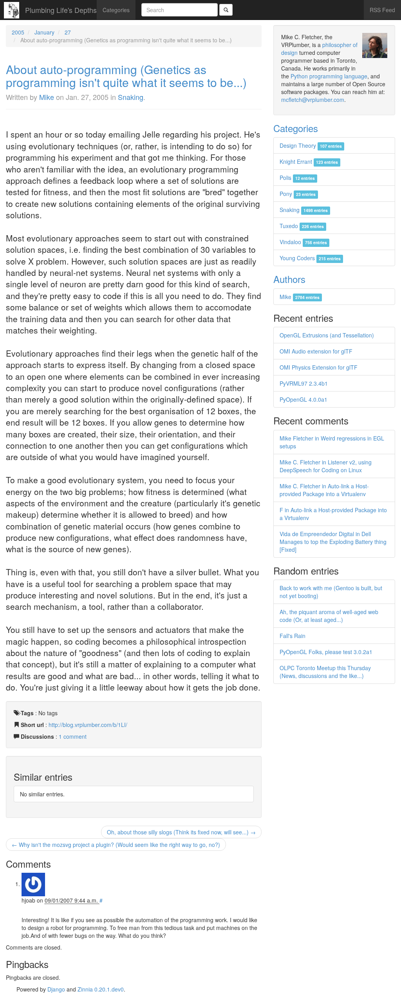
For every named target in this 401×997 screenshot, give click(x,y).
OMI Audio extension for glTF (316, 351)
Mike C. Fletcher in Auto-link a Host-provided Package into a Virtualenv (324, 490)
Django (56, 989)
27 (68, 32)
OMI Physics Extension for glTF (319, 367)
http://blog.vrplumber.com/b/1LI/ (88, 725)
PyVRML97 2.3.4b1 (304, 383)
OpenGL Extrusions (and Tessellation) (327, 335)
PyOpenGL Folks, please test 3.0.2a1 (326, 652)
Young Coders (310, 258)
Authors (289, 279)
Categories (116, 10)
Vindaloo (303, 242)
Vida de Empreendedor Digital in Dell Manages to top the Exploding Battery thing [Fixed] (333, 541)
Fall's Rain (292, 636)
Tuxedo (302, 226)
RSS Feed (382, 10)
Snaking (130, 97)
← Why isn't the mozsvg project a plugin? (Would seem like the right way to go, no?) (116, 844)
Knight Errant (309, 161)
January (44, 32)
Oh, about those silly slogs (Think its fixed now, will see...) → (181, 832)
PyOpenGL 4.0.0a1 (303, 399)
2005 (18, 32)
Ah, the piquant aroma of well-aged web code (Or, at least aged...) (329, 616)
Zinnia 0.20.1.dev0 (101, 989)
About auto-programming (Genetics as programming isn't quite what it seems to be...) (126, 76)
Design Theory (311, 145)
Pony (298, 194)
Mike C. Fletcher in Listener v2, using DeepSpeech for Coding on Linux (326, 466)
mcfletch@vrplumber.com (312, 99)
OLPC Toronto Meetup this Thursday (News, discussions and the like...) (325, 672)
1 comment (73, 736)
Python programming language (329, 76)
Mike (46, 97)
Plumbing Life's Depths (61, 10)
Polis (297, 177)
